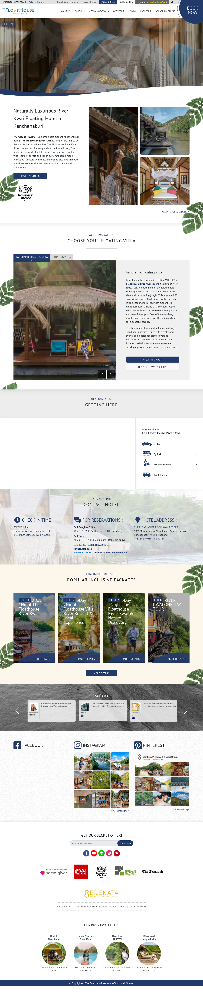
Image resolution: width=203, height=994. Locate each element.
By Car (157, 443)
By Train (157, 454)
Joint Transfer (160, 475)
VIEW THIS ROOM (153, 359)
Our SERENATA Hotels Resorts (91, 906)
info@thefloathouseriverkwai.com (31, 534)
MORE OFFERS (101, 673)
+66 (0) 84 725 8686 (85, 539)
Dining (133, 11)
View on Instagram (119, 810)
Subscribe (125, 843)
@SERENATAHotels (100, 544)
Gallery (65, 11)
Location (78, 11)
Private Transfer (162, 464)
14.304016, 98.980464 (152, 538)
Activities (118, 11)
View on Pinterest (179, 809)
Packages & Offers (164, 11)
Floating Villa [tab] (62, 256)
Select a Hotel (35, 2)
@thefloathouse (83, 548)
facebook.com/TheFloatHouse (110, 552)
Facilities (145, 11)
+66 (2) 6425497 (83, 531)
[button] (152, 2)
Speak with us (89, 2)
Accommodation (98, 11)
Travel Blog (62, 2)
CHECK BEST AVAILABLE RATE (153, 366)
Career (113, 906)
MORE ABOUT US (30, 175)
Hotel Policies (64, 906)
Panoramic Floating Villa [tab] (32, 256)
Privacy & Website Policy (133, 906)
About (75, 2)
